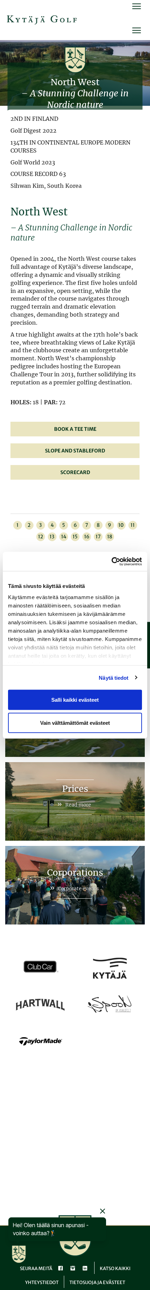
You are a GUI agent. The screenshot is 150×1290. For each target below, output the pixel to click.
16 (86, 536)
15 (75, 536)
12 (40, 536)
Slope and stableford (75, 451)
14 (63, 536)
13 (52, 536)
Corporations (75, 872)
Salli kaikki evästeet (75, 700)
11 (132, 525)
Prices (75, 788)
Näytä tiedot (113, 677)
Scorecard (75, 472)
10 (121, 525)
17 (98, 536)
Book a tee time (75, 429)
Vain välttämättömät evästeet (75, 722)
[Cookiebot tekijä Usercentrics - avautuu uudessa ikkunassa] (111, 561)
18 (109, 536)
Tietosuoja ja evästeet (97, 1282)
